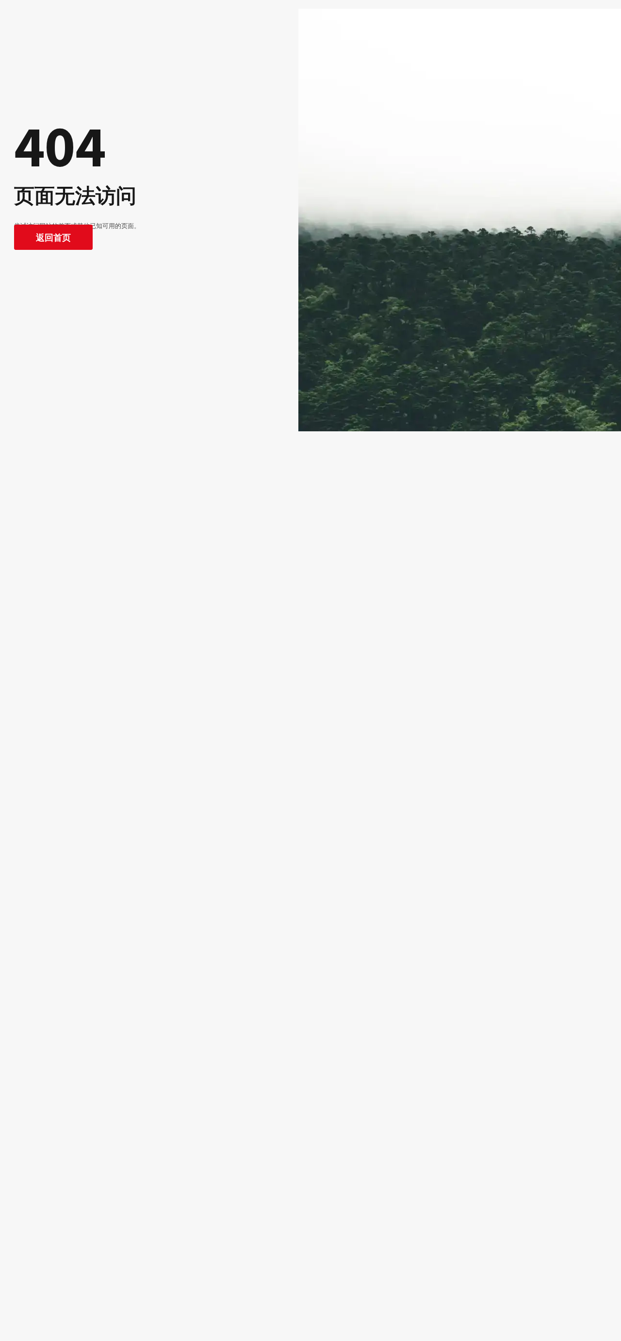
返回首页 (53, 237)
